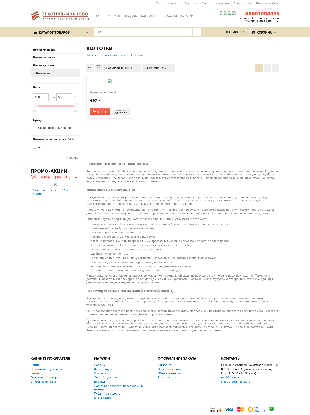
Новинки (100, 364)
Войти (35, 364)
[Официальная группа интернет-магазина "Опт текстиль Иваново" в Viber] (229, 13)
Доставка (191, 3)
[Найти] (196, 32)
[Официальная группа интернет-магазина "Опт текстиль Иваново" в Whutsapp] (235, 13)
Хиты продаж (103, 369)
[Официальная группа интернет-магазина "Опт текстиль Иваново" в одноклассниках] (225, 13)
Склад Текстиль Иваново (55, 127)
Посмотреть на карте (235, 381)
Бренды (99, 381)
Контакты (174, 3)
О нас (160, 3)
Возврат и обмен (267, 3)
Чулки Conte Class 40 (103, 92)
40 (40, 147)
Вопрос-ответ (243, 3)
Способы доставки (107, 377)
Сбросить (72, 158)
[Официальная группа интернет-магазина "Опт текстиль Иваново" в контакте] (221, 13)
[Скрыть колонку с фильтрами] (98, 68)
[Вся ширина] (90, 68)
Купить (102, 111)
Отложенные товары (45, 377)
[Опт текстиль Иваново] (60, 15)
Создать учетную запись (47, 369)
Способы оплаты (169, 369)
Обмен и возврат (169, 373)
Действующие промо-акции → (54, 177)
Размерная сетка (169, 377)
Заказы (35, 373)
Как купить (222, 3)
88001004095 (262, 14)
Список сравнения (43, 381)
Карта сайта (102, 397)
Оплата (206, 3)
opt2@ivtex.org (231, 377)
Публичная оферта (107, 393)
